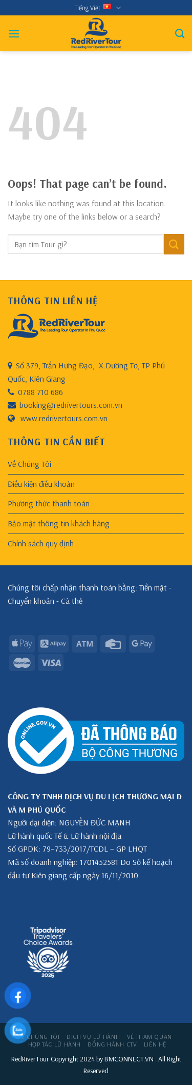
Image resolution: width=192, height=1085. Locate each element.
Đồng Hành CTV (112, 1044)
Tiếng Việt (87, 8)
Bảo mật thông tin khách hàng (59, 523)
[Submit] (174, 244)
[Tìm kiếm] (179, 34)
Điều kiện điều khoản (41, 484)
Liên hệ (155, 1044)
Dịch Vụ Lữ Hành (93, 1036)
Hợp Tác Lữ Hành (54, 1044)
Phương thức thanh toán (49, 503)
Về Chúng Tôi (29, 464)
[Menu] (14, 33)
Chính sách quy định (41, 543)
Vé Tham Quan (149, 1036)
